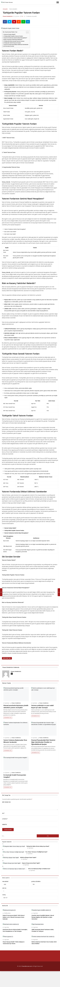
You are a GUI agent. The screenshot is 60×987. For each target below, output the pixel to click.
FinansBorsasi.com (27, 966)
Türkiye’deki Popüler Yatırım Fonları (13, 36)
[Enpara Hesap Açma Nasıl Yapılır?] (12, 863)
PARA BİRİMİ (5, 881)
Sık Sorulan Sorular (9, 46)
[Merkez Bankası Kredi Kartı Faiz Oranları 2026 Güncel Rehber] (43, 937)
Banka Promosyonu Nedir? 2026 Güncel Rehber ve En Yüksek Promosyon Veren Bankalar (13, 917)
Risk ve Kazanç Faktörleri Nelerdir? (13, 39)
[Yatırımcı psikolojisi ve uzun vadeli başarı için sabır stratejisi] (44, 694)
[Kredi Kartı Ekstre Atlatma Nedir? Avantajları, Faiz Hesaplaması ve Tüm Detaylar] (11, 924)
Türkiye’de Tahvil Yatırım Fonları (12, 43)
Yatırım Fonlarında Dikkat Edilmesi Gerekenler (16, 44)
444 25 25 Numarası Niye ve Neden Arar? (40, 868)
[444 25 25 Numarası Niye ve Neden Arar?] (15, 868)
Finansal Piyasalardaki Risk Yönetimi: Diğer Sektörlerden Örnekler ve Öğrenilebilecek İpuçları (43, 742)
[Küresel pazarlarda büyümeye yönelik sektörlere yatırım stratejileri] (16, 694)
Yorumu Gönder (8, 829)
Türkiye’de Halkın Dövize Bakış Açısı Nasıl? (37, 846)
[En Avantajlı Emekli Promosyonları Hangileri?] (16, 764)
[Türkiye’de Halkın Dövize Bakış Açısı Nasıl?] (14, 846)
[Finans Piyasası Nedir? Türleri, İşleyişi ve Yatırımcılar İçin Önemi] (8, 937)
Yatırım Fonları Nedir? (10, 34)
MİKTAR (4, 888)
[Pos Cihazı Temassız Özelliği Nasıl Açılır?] (13, 852)
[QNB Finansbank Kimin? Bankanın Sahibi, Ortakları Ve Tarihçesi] (38, 924)
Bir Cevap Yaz (7, 658)
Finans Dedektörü (8, 16)
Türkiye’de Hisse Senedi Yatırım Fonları (14, 41)
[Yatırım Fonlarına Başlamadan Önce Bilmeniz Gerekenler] (16, 729)
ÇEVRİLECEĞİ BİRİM (35, 881)
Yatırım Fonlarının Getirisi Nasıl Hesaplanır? (15, 38)
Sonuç (4, 894)
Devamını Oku (7, 717)
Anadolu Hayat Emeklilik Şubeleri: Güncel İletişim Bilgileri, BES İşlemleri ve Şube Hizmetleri (43, 917)
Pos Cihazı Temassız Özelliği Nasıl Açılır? (36, 852)
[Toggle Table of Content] (26, 32)
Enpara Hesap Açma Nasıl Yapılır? (31, 863)
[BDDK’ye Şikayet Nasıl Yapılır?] (11, 857)
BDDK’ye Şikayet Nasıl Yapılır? (28, 857)
